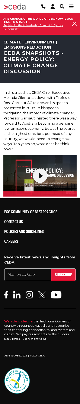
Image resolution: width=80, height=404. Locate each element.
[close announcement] (74, 24)
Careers (11, 241)
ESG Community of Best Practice (30, 211)
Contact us (13, 221)
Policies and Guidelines (24, 231)
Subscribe (63, 274)
